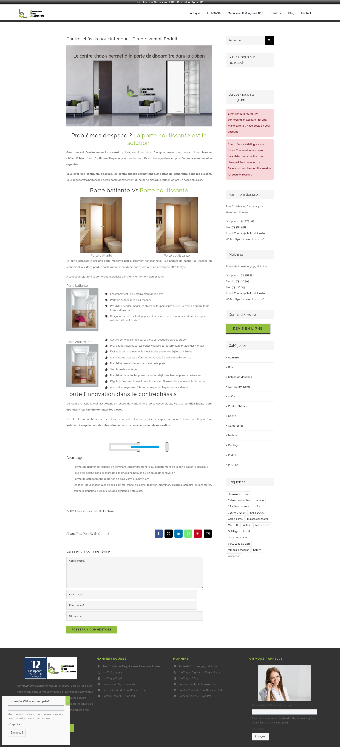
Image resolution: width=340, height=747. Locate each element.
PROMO (233, 464)
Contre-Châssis (106, 511)
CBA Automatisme (239, 386)
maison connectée (257, 518)
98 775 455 (247, 221)
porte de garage (237, 537)
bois (247, 494)
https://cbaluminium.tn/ (249, 239)
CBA (72, 511)
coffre (231, 396)
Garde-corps (235, 425)
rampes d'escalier (238, 549)
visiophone (234, 556)
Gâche (232, 416)
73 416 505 (242, 281)
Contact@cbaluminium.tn (249, 233)
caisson (259, 500)
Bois (230, 367)
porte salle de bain (239, 543)
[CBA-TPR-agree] (51, 658)
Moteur (232, 435)
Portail (232, 455)
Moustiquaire (262, 525)
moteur (246, 525)
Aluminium (234, 357)
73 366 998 (239, 227)
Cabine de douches (240, 377)
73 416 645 (238, 287)
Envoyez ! (261, 736)
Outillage (233, 445)
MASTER (233, 525)
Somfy (257, 549)
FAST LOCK (257, 512)
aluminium (234, 494)
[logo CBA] (32, 8)
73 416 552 (247, 275)
